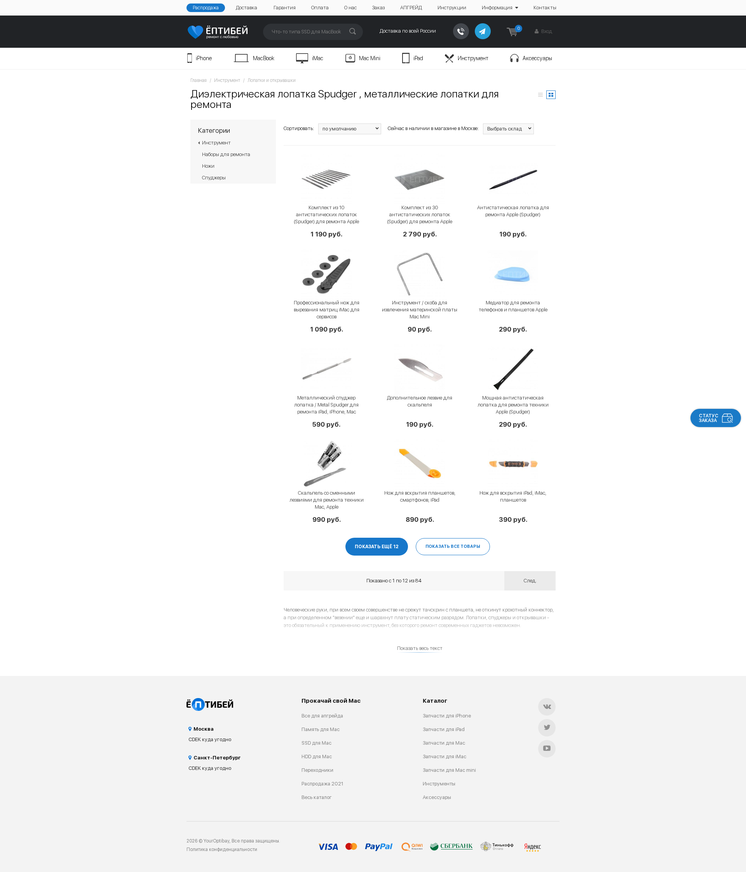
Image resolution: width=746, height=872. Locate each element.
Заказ (378, 7)
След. (530, 581)
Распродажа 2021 (322, 783)
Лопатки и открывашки (272, 80)
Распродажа (206, 7)
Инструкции (451, 7)
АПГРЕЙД (411, 7)
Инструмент (473, 58)
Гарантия (285, 7)
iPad (418, 58)
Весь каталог (317, 797)
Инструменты (439, 783)
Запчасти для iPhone (447, 715)
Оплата (320, 7)
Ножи (208, 166)
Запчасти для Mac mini (449, 770)
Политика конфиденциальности (221, 849)
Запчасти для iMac (444, 756)
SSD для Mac (316, 742)
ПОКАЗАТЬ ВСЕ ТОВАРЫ (452, 546)
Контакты (544, 7)
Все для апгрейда (322, 715)
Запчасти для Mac (444, 742)
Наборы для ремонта (226, 154)
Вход (546, 31)
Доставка (246, 7)
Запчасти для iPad (444, 729)
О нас (350, 7)
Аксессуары (537, 58)
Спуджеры (214, 178)
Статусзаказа (708, 418)
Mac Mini (369, 58)
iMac (317, 58)
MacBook (263, 58)
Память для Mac (321, 729)
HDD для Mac (317, 756)
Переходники (317, 770)
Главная (198, 80)
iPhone (204, 58)
